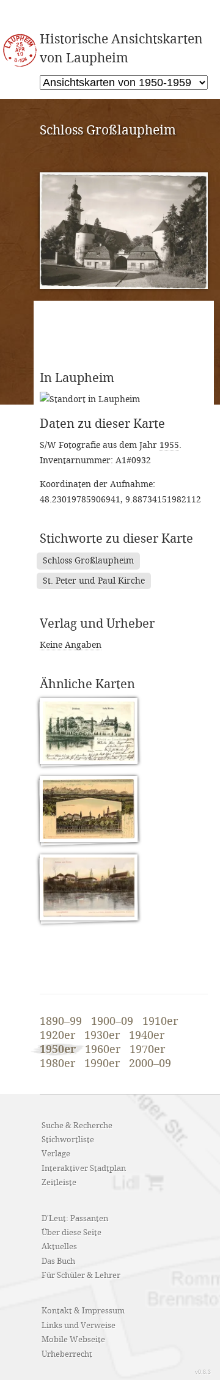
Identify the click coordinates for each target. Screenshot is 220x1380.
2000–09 (150, 1064)
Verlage (56, 1154)
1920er (57, 1035)
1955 (169, 445)
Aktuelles (59, 1246)
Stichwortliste (68, 1140)
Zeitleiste (59, 1182)
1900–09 (112, 1021)
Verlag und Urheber (97, 624)
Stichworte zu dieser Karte (116, 539)
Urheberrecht (67, 1354)
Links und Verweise (79, 1325)
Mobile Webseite (73, 1339)
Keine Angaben (70, 645)
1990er (102, 1064)
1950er (58, 1049)
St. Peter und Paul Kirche (94, 580)
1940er (146, 1035)
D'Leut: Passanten (75, 1218)
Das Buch (58, 1261)
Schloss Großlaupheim (88, 560)
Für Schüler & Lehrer (81, 1275)
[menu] (124, 82)
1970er (147, 1049)
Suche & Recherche (77, 1125)
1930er (102, 1035)
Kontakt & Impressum (83, 1311)
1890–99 (61, 1021)
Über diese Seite (71, 1232)
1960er (102, 1049)
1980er (57, 1064)
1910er (160, 1021)
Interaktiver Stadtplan (84, 1168)
